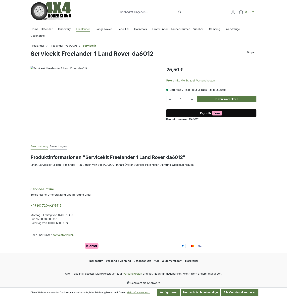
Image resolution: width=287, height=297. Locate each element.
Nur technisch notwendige (200, 292)
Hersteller (191, 260)
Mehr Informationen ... (138, 292)
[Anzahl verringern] (169, 99)
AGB (156, 260)
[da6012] (95, 102)
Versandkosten (132, 273)
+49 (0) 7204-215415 (46, 205)
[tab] (39, 146)
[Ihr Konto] (233, 12)
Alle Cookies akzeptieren (240, 292)
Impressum (96, 260)
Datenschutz (142, 260)
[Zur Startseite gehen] (51, 11)
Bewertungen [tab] (58, 146)
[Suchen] (179, 12)
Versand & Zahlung (118, 260)
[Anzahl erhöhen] (192, 99)
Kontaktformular (62, 235)
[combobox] (146, 12)
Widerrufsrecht (172, 260)
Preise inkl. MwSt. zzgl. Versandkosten (190, 80)
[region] (95, 102)
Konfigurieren (168, 292)
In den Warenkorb (226, 99)
